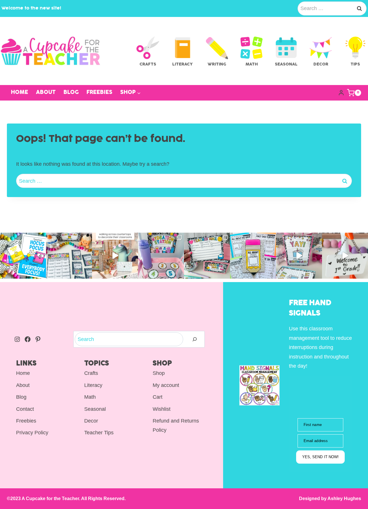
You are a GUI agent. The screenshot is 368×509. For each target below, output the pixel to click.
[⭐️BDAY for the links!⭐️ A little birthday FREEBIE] (299, 256)
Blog (71, 92)
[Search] (194, 339)
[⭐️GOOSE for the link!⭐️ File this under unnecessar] (345, 256)
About (46, 92)
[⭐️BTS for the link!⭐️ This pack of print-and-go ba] (253, 256)
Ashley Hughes (344, 498)
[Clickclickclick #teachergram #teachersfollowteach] (115, 256)
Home (19, 92)
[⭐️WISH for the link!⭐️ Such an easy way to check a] (69, 256)
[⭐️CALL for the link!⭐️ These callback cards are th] (23, 256)
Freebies (99, 92)
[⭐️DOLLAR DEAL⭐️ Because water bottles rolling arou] (161, 256)
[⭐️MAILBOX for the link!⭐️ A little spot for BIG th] (207, 256)
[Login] (341, 92)
